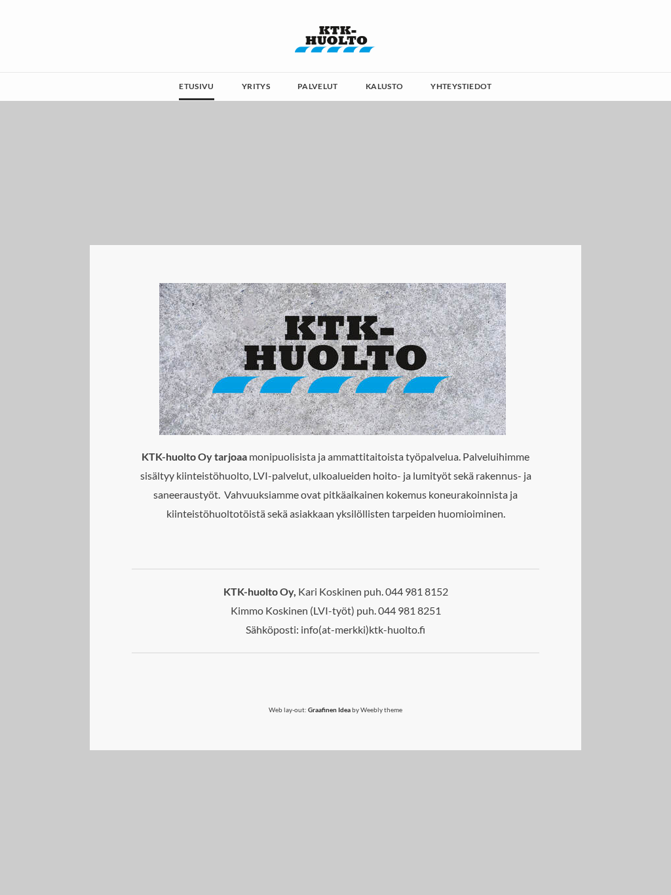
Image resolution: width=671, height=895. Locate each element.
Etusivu (196, 86)
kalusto (385, 86)
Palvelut (317, 86)
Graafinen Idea (329, 710)
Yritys (256, 86)
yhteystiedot (461, 86)
